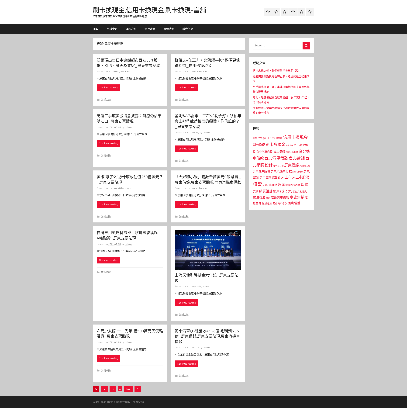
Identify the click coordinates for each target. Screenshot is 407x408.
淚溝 (281, 185)
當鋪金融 (112, 29)
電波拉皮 (259, 197)
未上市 (286, 177)
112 (128, 388)
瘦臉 (304, 184)
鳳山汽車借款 (280, 203)
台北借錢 (279, 151)
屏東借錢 (291, 165)
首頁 (96, 29)
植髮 (257, 184)
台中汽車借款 (264, 151)
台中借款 (289, 145)
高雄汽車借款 (280, 197)
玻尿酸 (288, 185)
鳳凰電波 (267, 203)
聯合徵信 (187, 29)
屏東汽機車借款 (281, 171)
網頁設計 (265, 191)
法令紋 (265, 185)
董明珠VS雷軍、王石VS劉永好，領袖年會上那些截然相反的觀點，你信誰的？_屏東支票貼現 (208, 121)
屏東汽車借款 (297, 172)
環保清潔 (168, 29)
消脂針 (273, 185)
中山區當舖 (277, 138)
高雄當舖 (297, 197)
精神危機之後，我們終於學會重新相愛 (276, 70)
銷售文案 (297, 191)
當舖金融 (295, 185)
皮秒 (256, 191)
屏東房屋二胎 (305, 166)
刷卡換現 (259, 145)
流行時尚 (150, 29)
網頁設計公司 (282, 191)
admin (127, 71)
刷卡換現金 (275, 144)
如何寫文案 (278, 166)
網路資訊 (131, 29)
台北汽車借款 (276, 158)
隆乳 (304, 191)
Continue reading (108, 87)
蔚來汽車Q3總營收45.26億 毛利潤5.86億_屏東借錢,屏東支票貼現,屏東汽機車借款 (207, 336)
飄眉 (268, 198)
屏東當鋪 (265, 177)
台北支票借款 (292, 152)
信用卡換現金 (295, 137)
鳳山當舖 (294, 203)
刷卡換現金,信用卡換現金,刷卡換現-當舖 (149, 10)
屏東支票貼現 (261, 171)
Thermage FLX (262, 137)
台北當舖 (297, 158)
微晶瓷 (276, 177)
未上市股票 (300, 177)
